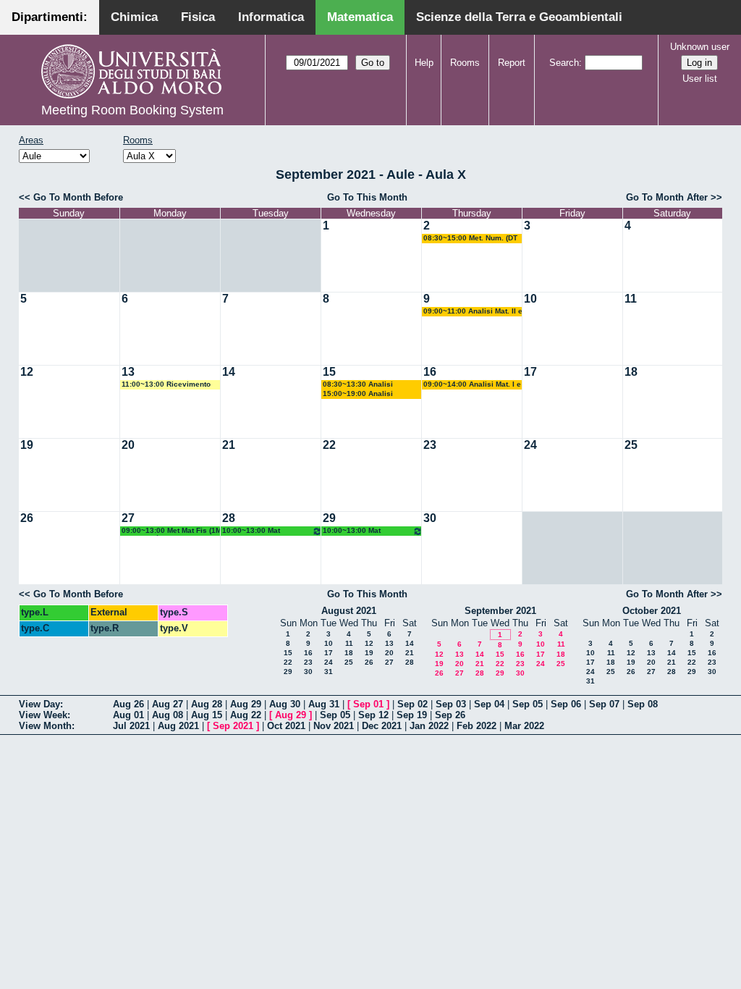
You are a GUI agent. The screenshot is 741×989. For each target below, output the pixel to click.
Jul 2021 (131, 725)
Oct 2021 (286, 725)
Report (511, 62)
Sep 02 (412, 704)
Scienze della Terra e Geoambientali (519, 17)
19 (26, 445)
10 (530, 299)
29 (329, 518)
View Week (43, 715)
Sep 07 (604, 704)
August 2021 (348, 610)
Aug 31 (323, 704)
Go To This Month (367, 197)
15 (329, 372)
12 (26, 372)
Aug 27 (167, 704)
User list (699, 78)
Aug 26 (128, 704)
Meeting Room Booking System (132, 110)
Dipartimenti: (50, 17)
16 (429, 372)
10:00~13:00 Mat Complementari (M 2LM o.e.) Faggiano (262, 531)
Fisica (198, 17)
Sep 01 (368, 704)
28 (228, 518)
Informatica (271, 17)
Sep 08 (642, 704)
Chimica (134, 17)
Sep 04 (489, 704)
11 (630, 299)
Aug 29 (245, 704)
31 (328, 672)
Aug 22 (245, 715)
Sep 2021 (233, 725)
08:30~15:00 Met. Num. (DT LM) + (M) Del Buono (470, 238)
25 (631, 445)
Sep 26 (450, 715)
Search (564, 62)
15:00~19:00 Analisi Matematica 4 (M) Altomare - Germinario (371, 394)
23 (429, 445)
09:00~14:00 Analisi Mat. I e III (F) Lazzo (472, 385)
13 (128, 372)
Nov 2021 (333, 725)
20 (128, 445)
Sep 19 (412, 715)
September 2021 (500, 610)
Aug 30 (284, 704)
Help (424, 62)
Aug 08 (167, 715)
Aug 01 (128, 715)
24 (530, 445)
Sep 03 (451, 704)
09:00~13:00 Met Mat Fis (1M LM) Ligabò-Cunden (171, 531)
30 (429, 518)
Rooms (465, 62)
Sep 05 (527, 704)
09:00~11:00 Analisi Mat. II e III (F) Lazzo (472, 311)
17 (530, 372)
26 (26, 518)
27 (128, 518)
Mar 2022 (524, 725)
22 (329, 445)
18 (631, 372)
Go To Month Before (78, 197)
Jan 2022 (429, 725)
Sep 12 (373, 715)
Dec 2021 (382, 725)
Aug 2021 (178, 725)
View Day (39, 704)
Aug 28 (206, 704)
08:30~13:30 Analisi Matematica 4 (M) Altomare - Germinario (371, 385)
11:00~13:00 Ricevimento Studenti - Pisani (166, 385)
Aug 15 (206, 715)
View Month (45, 725)
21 (228, 445)
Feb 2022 (476, 725)
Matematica (360, 17)
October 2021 (651, 610)
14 (228, 372)
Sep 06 (566, 704)
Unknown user (699, 46)
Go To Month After (667, 197)
